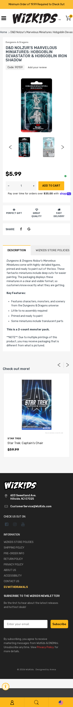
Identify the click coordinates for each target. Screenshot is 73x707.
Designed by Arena (46, 669)
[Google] (29, 229)
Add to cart (51, 185)
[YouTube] (23, 524)
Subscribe (59, 624)
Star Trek (14, 438)
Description (16, 250)
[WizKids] (20, 485)
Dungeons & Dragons (17, 42)
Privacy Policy (45, 647)
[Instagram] (15, 524)
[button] (34, 186)
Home (3, 32)
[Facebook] (21, 229)
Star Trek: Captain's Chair (25, 443)
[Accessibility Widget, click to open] (5, 686)
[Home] (36, 18)
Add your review (37, 67)
